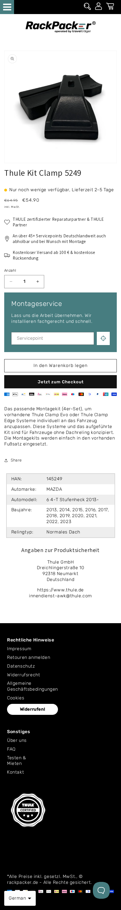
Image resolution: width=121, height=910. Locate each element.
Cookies (15, 697)
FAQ (11, 749)
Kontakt (15, 772)
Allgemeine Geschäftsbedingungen (32, 686)
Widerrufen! (32, 709)
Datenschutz (21, 666)
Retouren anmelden (28, 657)
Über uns (17, 740)
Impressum (19, 648)
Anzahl (10, 270)
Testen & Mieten (16, 760)
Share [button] (16, 460)
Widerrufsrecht (23, 674)
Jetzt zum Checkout (61, 381)
